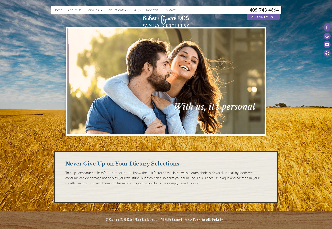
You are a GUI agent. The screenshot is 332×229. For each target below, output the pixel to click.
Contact (170, 10)
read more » (190, 183)
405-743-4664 (264, 9)
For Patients (116, 10)
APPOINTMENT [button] (263, 17)
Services (93, 10)
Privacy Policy (192, 219)
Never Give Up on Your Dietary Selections (122, 163)
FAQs (136, 10)
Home (57, 10)
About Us (74, 10)
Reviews (152, 10)
